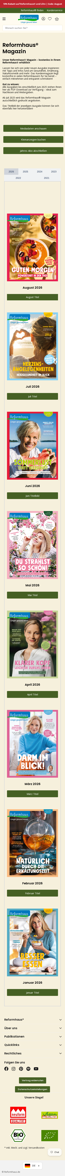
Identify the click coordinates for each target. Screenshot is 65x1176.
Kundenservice (54, 10)
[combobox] (32, 28)
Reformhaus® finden (32, 10)
